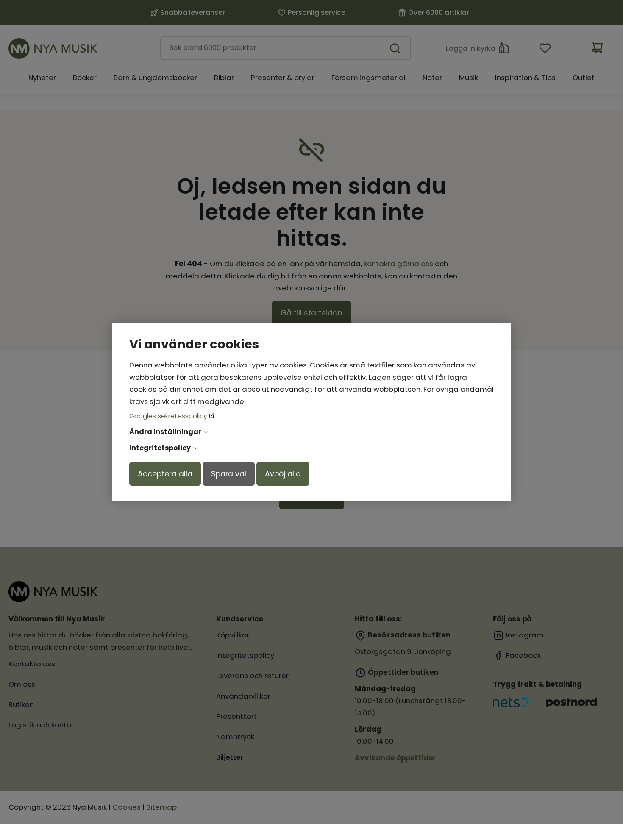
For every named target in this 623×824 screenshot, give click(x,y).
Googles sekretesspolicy (169, 416)
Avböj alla (283, 474)
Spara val (228, 474)
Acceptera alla (165, 474)
